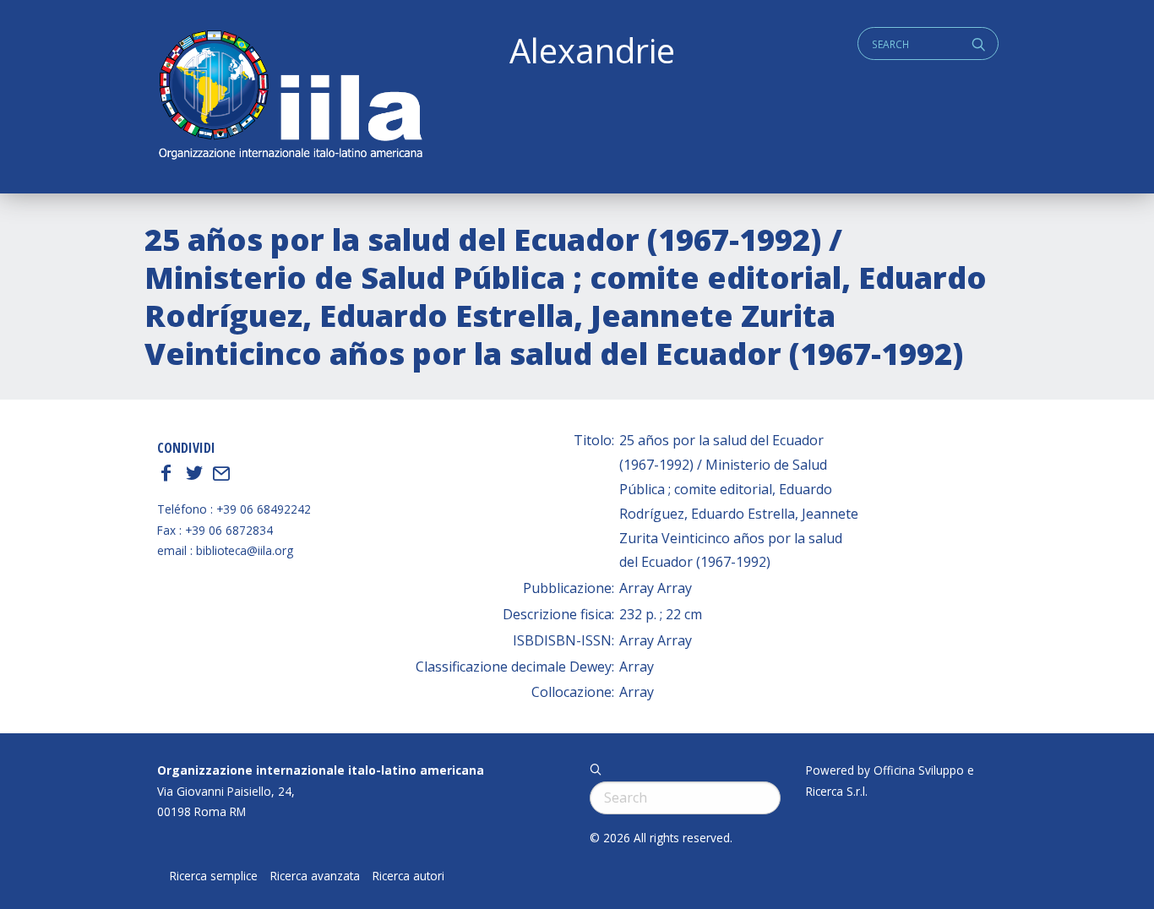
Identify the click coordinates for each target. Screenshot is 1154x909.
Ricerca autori (408, 876)
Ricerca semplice (214, 876)
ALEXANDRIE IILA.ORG (289, 96)
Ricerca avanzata (315, 876)
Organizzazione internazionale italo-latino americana (320, 770)
